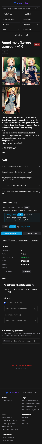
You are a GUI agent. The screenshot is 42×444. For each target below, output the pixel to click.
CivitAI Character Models (31, 404)
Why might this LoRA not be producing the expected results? (17, 179)
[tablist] (5, 52)
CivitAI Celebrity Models (31, 410)
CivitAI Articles (7, 401)
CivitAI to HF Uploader (10, 420)
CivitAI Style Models (29, 407)
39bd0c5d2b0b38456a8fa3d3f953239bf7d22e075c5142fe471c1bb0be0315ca (29, 289)
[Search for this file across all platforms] (33, 285)
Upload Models (7, 417)
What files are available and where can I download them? (20, 192)
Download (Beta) (10, 233)
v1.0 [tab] (4, 52)
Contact (25, 423)
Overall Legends (7, 440)
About (24, 420)
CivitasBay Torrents (9, 423)
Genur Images (7, 426)
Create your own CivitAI (10, 430)
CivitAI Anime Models (30, 401)
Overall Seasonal (8, 437)
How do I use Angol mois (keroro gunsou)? (17, 172)
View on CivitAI (32, 233)
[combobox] (11, 19)
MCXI (5, 207)
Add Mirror (19, 35)
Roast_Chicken (11, 215)
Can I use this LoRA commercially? (14, 185)
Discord (25, 417)
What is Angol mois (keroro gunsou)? (15, 166)
